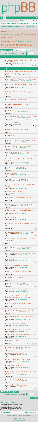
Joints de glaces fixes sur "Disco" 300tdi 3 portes (22, 79)
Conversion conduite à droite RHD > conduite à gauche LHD (20, 239)
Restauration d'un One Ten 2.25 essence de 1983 (22, 116)
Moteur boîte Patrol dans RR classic (18, 104)
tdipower (17, 260)
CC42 (16, 193)
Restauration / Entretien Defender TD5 (19, 247)
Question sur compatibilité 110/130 (18, 379)
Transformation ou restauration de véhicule (18, 26)
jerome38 (17, 284)
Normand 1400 (18, 74)
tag (15, 386)
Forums (5, 18)
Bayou (16, 101)
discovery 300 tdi (12, 259)
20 (34, 119)
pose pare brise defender (14, 191)
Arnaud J (17, 325)
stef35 (16, 168)
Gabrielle (17, 180)
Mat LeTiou (17, 162)
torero (16, 242)
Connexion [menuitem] (34, 18)
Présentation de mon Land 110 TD (17, 129)
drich (16, 199)
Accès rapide (2, 18)
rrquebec (17, 233)
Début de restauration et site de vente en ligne (21, 334)
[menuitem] (36, 23)
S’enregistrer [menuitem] (37, 18)
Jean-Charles (18, 273)
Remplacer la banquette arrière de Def (19, 197)
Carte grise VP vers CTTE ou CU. (16, 179)
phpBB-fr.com (21, 418)
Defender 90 (10, 110)
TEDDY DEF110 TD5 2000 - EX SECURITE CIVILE (21, 140)
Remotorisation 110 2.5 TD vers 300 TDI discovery (18, 159)
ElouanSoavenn (18, 95)
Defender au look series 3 (15, 277)
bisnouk (16, 131)
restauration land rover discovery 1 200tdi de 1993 (20, 224)
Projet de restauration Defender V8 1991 (19, 271)
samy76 (16, 267)
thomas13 (17, 153)
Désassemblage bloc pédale (15, 167)
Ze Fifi (16, 147)
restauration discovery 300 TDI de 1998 (19, 204)
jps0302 (16, 254)
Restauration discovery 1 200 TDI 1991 (19, 329)
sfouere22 (17, 205)
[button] (33, 53)
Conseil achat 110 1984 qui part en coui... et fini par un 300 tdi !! (21, 372)
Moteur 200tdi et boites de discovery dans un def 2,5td (20, 92)
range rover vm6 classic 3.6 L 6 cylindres (19, 146)
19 (32, 119)
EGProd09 (17, 305)
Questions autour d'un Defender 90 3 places (21, 253)
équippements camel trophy (15, 353)
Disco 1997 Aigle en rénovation (16, 99)
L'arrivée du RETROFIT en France (17, 283)
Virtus (16, 188)
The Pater (9, 28)
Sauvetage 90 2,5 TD (13, 173)
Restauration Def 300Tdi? (14, 366)
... (1, 20)
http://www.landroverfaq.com (18, 33)
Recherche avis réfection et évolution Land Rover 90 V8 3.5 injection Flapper (21, 72)
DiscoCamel (17, 105)
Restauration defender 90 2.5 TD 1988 (19, 303)
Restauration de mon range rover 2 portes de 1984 (20, 317)
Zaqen (16, 336)
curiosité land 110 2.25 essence (17, 385)
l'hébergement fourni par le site (24, 41)
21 (36, 119)
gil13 (16, 348)
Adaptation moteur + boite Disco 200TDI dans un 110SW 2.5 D (20, 61)
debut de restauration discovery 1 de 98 (19, 360)
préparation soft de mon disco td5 (17, 266)
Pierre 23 (17, 111)
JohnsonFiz (17, 367)
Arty (16, 416)
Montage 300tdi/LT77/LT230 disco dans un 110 (22, 310)
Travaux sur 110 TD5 (13, 123)
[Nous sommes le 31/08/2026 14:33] (34, 23)
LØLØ (13, 28)
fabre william (17, 342)
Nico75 (16, 136)
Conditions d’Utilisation (9, 34)
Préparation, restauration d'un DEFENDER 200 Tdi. (20, 85)
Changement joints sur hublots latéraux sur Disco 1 (19, 211)
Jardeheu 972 (18, 117)
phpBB (14, 415)
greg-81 (16, 374)
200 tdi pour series (13, 340)
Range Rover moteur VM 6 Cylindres (18, 152)
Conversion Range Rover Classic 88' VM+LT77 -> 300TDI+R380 (21, 186)
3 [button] (30, 53)
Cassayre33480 (18, 80)
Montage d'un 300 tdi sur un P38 (17, 290)
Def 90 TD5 (10, 135)
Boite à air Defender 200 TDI (16, 324)
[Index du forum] (19, 8)
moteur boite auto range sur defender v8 (19, 347)
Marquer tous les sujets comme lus (12, 53)
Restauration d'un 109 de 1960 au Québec (20, 232)
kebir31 (16, 124)
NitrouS (16, 331)
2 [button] (28, 53)
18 (30, 119)
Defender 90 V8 (12, 218)
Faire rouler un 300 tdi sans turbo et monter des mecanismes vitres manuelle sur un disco (21, 296)
